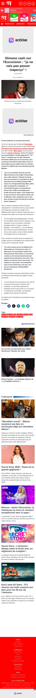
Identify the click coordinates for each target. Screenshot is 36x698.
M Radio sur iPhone (18, 675)
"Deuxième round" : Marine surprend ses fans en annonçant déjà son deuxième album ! (17, 425)
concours (9, 314)
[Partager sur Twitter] (13, 307)
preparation (12, 316)
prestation (4, 316)
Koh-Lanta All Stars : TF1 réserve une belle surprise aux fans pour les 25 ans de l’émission (17, 588)
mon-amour (20, 316)
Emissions (21, 24)
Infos (18, 654)
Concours (18, 659)
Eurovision (28, 144)
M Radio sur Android (18, 677)
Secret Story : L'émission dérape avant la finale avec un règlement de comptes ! (17, 548)
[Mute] (34, 10)
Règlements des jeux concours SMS (18, 685)
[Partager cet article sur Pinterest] (18, 307)
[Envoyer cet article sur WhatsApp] (23, 307)
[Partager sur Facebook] (8, 307)
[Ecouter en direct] (25, 4)
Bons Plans (18, 652)
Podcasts (18, 667)
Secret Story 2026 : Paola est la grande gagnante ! (17, 468)
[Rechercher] (29, 4)
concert (4, 314)
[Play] (2, 10)
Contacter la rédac (18, 661)
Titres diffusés (18, 644)
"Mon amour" (18, 151)
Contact (18, 642)
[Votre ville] (21, 4)
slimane (26, 314)
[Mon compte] (33, 4)
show (30, 314)
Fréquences (18, 646)
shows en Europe (13, 153)
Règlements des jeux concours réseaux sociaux (18, 683)
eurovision (19, 314)
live (15, 314)
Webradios (9, 24)
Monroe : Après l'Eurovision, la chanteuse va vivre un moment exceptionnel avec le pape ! (17, 510)
